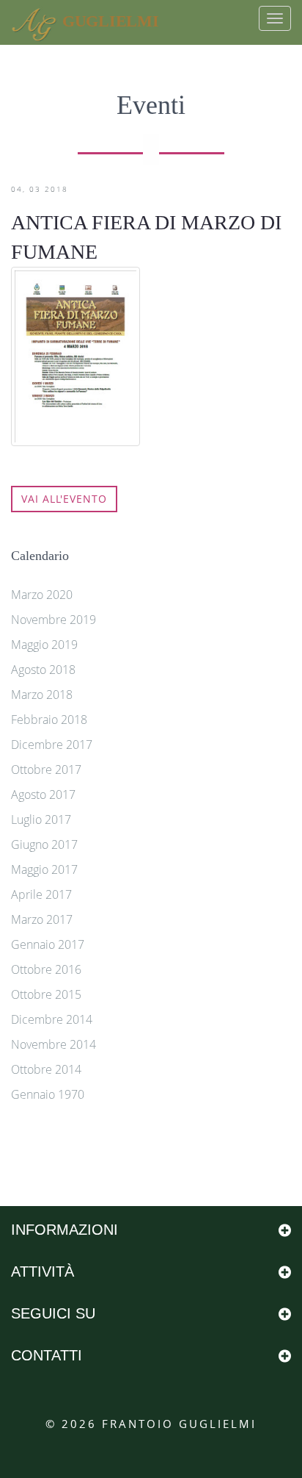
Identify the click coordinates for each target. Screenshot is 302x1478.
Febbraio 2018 (49, 719)
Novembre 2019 (53, 619)
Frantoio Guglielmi (179, 1423)
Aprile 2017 (41, 894)
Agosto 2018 (43, 669)
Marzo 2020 (42, 594)
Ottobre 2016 (46, 969)
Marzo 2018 (42, 694)
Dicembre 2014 (51, 1019)
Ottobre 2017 (46, 769)
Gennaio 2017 (47, 944)
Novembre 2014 (53, 1044)
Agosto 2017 (43, 794)
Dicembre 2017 (51, 744)
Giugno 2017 (44, 844)
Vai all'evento (64, 499)
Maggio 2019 (44, 644)
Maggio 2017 (44, 869)
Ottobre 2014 (46, 1069)
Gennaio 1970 (47, 1094)
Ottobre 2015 (46, 994)
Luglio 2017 (41, 819)
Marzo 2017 (42, 919)
